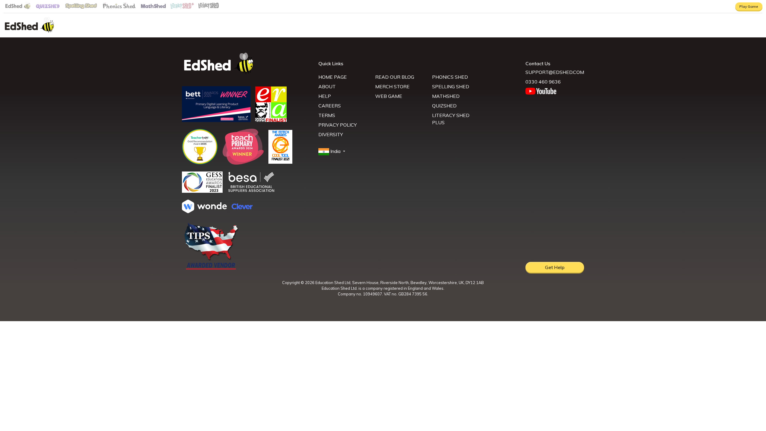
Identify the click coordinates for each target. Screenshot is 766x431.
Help (324, 96)
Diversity (330, 134)
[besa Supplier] (251, 191)
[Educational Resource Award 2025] (271, 120)
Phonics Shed (450, 77)
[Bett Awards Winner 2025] (216, 120)
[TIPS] (211, 269)
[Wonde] (204, 211)
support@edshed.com (554, 72)
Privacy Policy (337, 125)
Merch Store (392, 86)
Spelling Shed (450, 86)
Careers (329, 106)
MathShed (446, 96)
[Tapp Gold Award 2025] (200, 163)
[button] (332, 151)
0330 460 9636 (543, 82)
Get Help (555, 267)
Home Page (332, 77)
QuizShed (444, 106)
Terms (326, 115)
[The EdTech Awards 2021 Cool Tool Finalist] (280, 162)
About (327, 86)
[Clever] (242, 207)
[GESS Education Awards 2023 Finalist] (202, 191)
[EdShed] (246, 63)
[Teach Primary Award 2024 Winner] (243, 163)
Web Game (388, 96)
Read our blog (394, 77)
